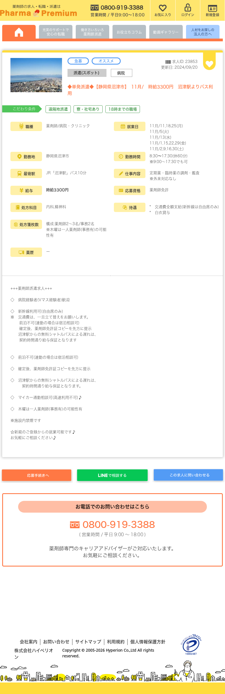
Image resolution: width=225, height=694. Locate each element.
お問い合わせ (56, 642)
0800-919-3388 (119, 524)
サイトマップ (88, 642)
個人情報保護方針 (147, 642)
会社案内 (28, 642)
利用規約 (116, 642)
